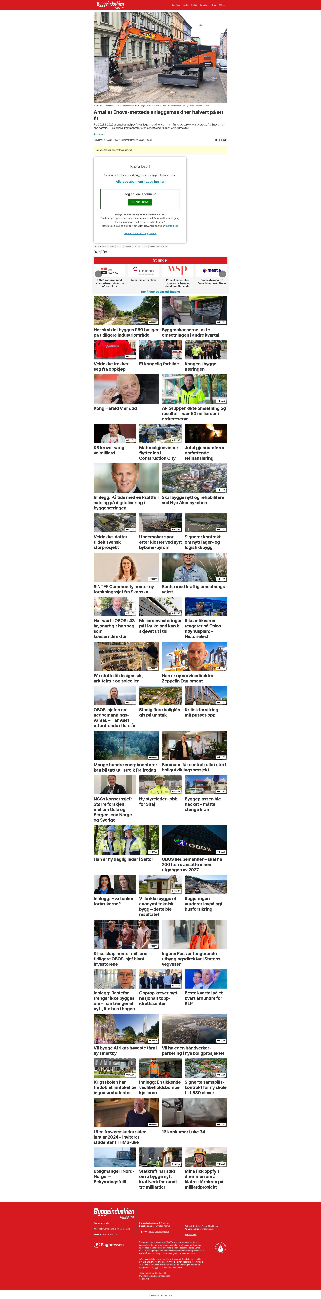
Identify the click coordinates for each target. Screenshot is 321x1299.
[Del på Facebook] (217, 140)
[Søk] (214, 5)
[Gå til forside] (110, 5)
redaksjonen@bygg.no (159, 1231)
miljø (137, 247)
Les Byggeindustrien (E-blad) (184, 5)
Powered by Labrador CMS (160, 1295)
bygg (119, 247)
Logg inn (204, 5)
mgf (145, 247)
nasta (128, 247)
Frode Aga (165, 1223)
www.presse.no (188, 1253)
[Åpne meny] (222, 5)
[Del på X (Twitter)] (221, 140)
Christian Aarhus (163, 1226)
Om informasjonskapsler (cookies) (154, 1276)
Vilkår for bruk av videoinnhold (152, 1273)
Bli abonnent (140, 202)
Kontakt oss (172, 226)
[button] (98, 273)
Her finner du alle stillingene (160, 291)
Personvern (144, 1279)
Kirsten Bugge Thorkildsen (206, 1226)
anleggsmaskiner (158, 247)
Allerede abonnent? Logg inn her (140, 181)
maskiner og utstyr (104, 247)
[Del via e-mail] (225, 140)
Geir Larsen (208, 1229)
